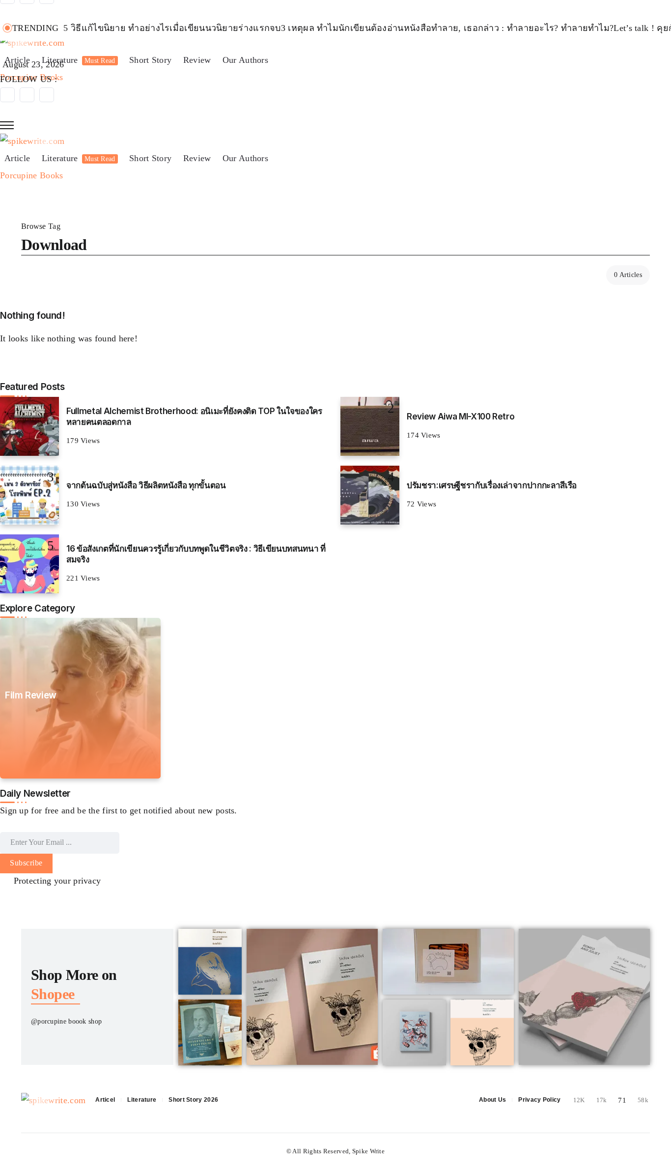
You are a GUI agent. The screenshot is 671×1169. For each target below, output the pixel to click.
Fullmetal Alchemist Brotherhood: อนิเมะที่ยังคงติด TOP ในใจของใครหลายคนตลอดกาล (194, 416)
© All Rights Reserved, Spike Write (335, 1151)
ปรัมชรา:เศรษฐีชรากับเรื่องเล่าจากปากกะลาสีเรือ (492, 485)
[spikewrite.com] (32, 140)
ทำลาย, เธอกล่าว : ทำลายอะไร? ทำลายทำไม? (522, 28)
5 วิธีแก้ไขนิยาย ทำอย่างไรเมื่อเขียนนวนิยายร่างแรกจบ (171, 28)
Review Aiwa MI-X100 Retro (460, 416)
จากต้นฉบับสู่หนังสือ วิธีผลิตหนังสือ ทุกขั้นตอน (146, 485)
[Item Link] (29, 426)
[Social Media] (7, 95)
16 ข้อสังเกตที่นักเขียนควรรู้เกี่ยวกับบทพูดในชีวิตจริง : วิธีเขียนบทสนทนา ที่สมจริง (196, 553)
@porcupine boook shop (66, 1021)
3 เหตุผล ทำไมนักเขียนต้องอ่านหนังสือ (356, 28)
